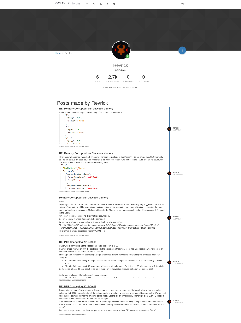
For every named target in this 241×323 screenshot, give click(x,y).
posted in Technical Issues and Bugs (74, 147)
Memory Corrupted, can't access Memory (83, 197)
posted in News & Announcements (72, 280)
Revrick (176, 128)
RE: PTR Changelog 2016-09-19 (77, 242)
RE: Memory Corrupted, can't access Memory (86, 108)
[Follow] (127, 56)
